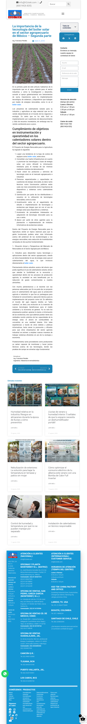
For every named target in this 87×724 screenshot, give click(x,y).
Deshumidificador (28, 711)
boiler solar (16, 105)
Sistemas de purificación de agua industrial (55, 705)
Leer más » (14, 428)
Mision (11, 692)
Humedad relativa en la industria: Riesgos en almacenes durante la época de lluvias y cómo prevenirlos (25, 417)
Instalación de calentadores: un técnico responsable (62, 524)
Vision (11, 694)
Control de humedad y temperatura (40, 698)
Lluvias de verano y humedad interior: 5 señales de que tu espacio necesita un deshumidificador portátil (62, 417)
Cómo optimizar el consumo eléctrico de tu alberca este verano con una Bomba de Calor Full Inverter (62, 473)
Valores (11, 696)
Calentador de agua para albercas (41, 714)
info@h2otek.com (28, 2)
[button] (75, 27)
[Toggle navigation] (63, 14)
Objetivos (11, 698)
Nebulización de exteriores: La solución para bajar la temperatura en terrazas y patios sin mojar (24, 471)
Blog (10, 700)
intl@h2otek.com (56, 562)
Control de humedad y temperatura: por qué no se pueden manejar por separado (24, 527)
